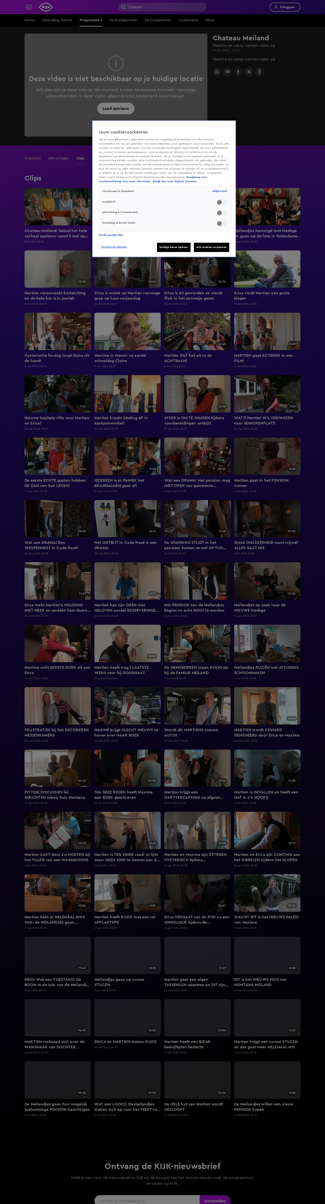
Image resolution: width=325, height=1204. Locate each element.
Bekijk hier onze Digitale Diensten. (175, 181)
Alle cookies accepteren (211, 247)
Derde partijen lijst (111, 235)
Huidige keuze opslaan (173, 247)
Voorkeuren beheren (114, 247)
